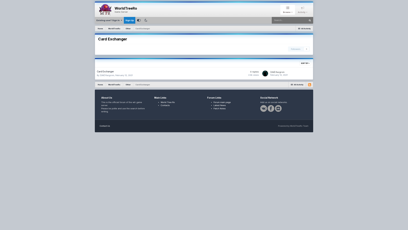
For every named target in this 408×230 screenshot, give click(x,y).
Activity (301, 12)
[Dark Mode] (145, 20)
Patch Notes (220, 108)
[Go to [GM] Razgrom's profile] (265, 73)
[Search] (309, 20)
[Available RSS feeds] (309, 85)
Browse (287, 12)
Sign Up (129, 20)
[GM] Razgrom (107, 75)
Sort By (305, 63)
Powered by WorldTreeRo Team (293, 126)
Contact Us (105, 126)
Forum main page (222, 102)
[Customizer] (138, 20)
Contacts (165, 105)
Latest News (220, 105)
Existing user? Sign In (108, 20)
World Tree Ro (168, 102)
